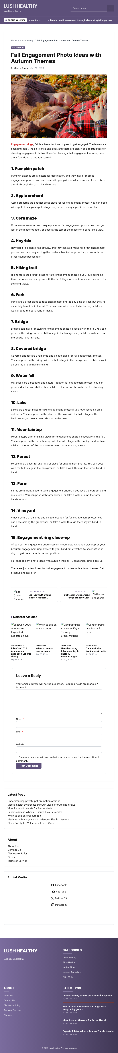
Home (14, 40)
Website (20, 744)
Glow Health (69, 962)
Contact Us (14, 849)
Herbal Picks (69, 967)
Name (20, 719)
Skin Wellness (69, 977)
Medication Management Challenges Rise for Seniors (38, 819)
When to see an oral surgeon (44, 649)
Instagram (61, 904)
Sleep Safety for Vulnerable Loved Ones (31, 823)
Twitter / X (61, 898)
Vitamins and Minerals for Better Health (30, 808)
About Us (13, 846)
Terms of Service (17, 860)
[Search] (110, 8)
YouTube (61, 891)
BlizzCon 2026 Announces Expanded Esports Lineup (21, 652)
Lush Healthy (20, 6)
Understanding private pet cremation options (34, 801)
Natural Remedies (72, 972)
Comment (22, 687)
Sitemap (12, 857)
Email (19, 731)
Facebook (61, 885)
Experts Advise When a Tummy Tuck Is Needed (35, 812)
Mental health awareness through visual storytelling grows (72, 20)
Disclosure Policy (18, 853)
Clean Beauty (26, 40)
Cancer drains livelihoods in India (96, 649)
